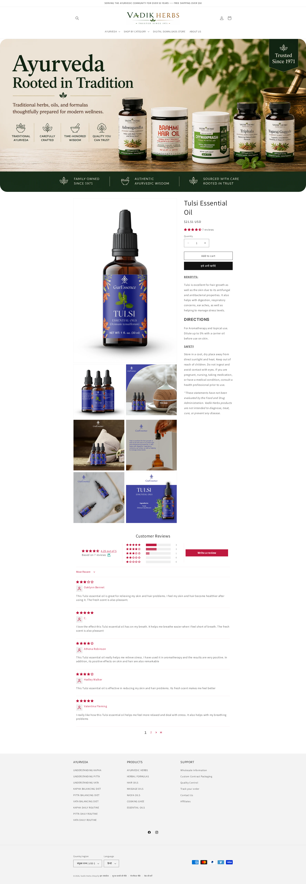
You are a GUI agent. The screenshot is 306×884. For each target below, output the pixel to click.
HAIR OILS (132, 782)
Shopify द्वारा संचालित (100, 876)
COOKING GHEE (135, 801)
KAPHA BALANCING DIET (87, 788)
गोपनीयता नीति (135, 876)
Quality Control (189, 782)
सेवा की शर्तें (148, 876)
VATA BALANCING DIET (85, 801)
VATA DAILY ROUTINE (85, 820)
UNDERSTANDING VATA (86, 782)
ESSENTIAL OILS (136, 807)
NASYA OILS (133, 795)
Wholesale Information (193, 770)
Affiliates (185, 801)
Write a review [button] (207, 553)
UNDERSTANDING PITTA (86, 776)
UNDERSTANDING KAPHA (87, 770)
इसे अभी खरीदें (208, 266)
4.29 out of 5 (109, 551)
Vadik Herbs (86, 876)
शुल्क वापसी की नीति (119, 876)
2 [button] (151, 732)
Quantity (188, 236)
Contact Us (186, 795)
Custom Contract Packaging (196, 776)
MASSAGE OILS (135, 788)
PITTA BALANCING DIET (86, 795)
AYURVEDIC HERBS (137, 770)
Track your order (189, 788)
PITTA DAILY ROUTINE (85, 813)
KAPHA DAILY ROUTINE (86, 807)
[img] (85, 582)
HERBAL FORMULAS (138, 776)
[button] (77, 18)
